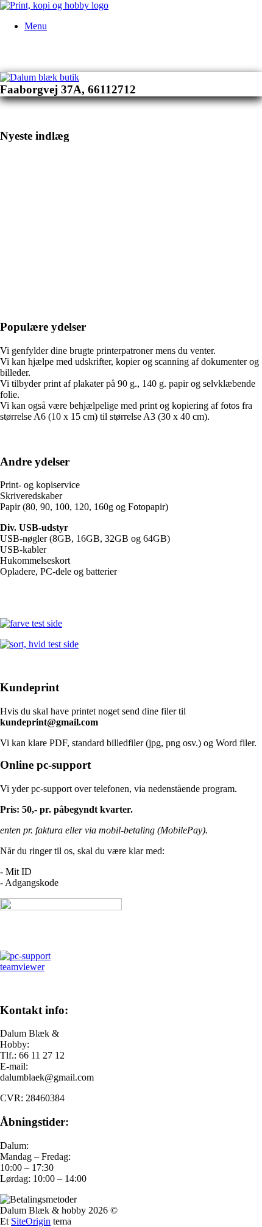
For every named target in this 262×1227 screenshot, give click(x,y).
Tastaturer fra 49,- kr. (54, 280)
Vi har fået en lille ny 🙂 (168, 280)
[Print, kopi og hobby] (54, 5)
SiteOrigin (31, 1221)
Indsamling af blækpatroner (70, 208)
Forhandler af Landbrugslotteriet (83, 171)
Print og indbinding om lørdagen (83, 244)
